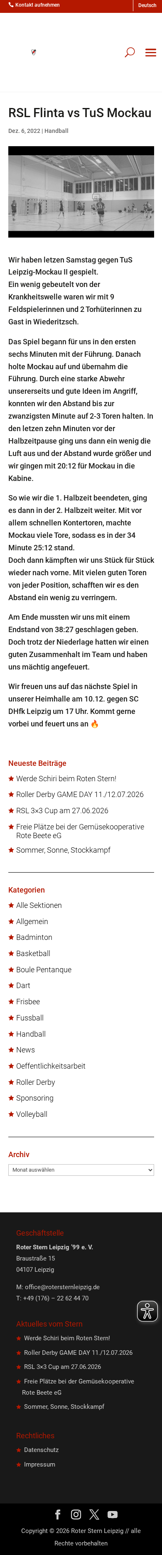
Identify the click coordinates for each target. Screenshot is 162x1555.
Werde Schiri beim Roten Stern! (66, 779)
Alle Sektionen (39, 905)
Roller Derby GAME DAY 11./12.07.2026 (80, 794)
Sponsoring (35, 1098)
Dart (23, 985)
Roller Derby (35, 1082)
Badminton (34, 937)
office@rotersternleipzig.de (62, 1287)
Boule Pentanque (43, 970)
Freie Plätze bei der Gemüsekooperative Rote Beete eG (80, 831)
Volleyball (31, 1114)
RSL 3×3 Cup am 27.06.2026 (62, 811)
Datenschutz (41, 1450)
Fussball (30, 1018)
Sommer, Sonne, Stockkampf (63, 850)
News (25, 1050)
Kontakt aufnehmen (37, 5)
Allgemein (32, 921)
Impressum (39, 1464)
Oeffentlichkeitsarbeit (51, 1066)
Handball (56, 131)
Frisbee (28, 1002)
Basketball (33, 953)
